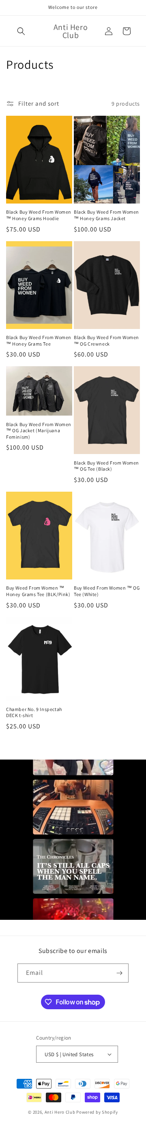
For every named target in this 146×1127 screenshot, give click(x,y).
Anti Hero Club (60, 1112)
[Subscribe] (119, 973)
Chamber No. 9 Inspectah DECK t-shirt (34, 712)
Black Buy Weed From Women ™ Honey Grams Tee (38, 340)
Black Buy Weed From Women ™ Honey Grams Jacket (106, 215)
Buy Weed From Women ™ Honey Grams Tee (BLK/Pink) (38, 591)
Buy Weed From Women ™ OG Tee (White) (107, 591)
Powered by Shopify (97, 1112)
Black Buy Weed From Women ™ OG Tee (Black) (106, 466)
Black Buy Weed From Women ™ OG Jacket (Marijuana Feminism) (38, 430)
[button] (21, 31)
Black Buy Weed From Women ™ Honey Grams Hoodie (38, 215)
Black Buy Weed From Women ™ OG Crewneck (106, 340)
